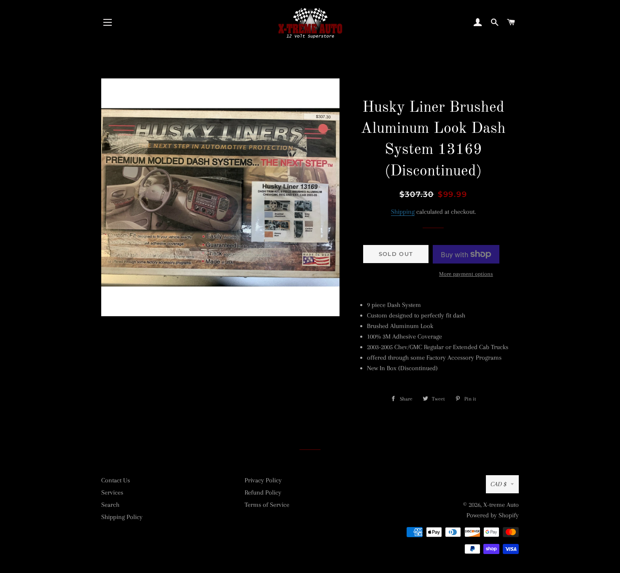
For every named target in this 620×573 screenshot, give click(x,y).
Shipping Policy (122, 517)
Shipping (403, 211)
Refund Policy (263, 492)
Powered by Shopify (492, 515)
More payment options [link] (466, 274)
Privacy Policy (263, 480)
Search (110, 504)
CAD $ (499, 484)
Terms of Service (267, 504)
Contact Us (115, 480)
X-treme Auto (501, 504)
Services (112, 492)
